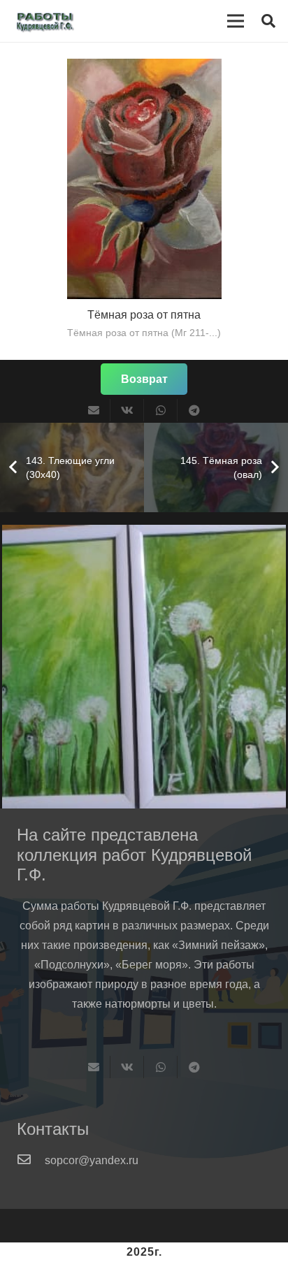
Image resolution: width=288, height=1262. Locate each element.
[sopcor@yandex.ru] (31, 1160)
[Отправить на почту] (93, 410)
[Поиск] (268, 21)
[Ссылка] (69, 21)
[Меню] (235, 20)
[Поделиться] (127, 410)
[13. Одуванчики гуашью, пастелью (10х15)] (144, 666)
